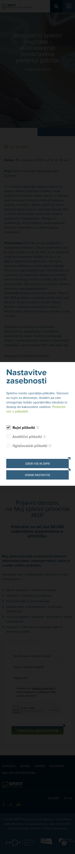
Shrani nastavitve (37, 475)
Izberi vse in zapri (37, 463)
